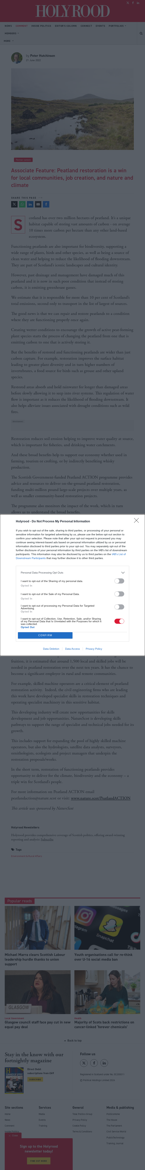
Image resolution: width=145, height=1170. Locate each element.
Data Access (72, 648)
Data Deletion (51, 648)
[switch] (119, 580)
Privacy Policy (94, 648)
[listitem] (72, 573)
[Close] (137, 521)
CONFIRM (45, 635)
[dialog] (72, 585)
